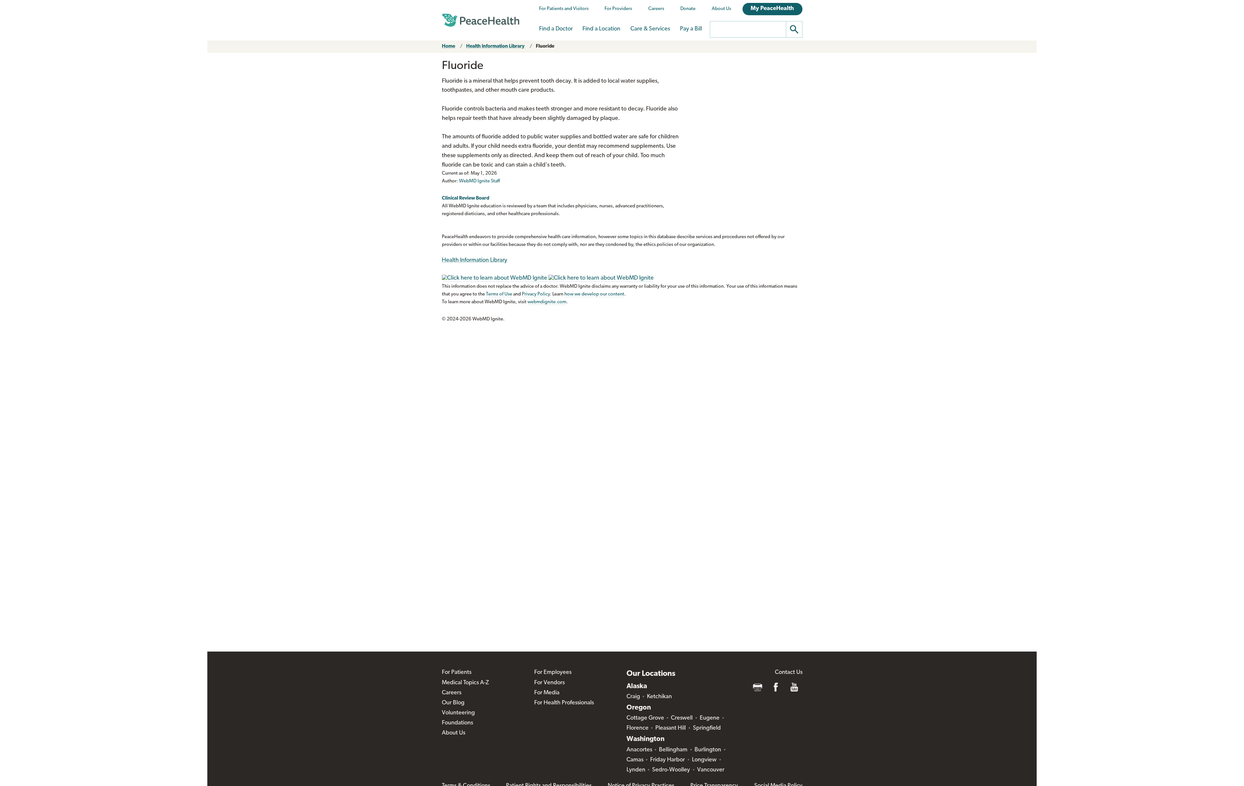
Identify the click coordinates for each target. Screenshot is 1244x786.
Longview (704, 760)
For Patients (456, 673)
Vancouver (710, 770)
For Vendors (549, 683)
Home (448, 46)
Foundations (457, 723)
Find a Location (601, 29)
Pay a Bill (691, 29)
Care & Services (650, 29)
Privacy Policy (536, 294)
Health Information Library (495, 46)
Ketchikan (659, 697)
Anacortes (639, 750)
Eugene (710, 718)
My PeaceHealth (772, 9)
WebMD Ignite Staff (479, 181)
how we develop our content (594, 294)
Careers (656, 8)
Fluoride (545, 46)
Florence (638, 728)
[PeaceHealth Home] (481, 20)
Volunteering (458, 713)
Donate (688, 8)
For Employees (552, 673)
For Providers (618, 8)
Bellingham (673, 750)
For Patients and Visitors (564, 8)
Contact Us (788, 673)
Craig (633, 697)
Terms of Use (499, 294)
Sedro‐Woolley (671, 770)
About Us (721, 8)
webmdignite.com (546, 302)
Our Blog (453, 703)
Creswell (682, 718)
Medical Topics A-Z (465, 683)
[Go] (794, 29)
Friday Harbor (667, 760)
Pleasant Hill (670, 728)
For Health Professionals (564, 703)
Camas (635, 760)
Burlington (708, 750)
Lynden (636, 770)
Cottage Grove (645, 718)
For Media (546, 693)
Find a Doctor (556, 29)
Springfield (707, 728)
